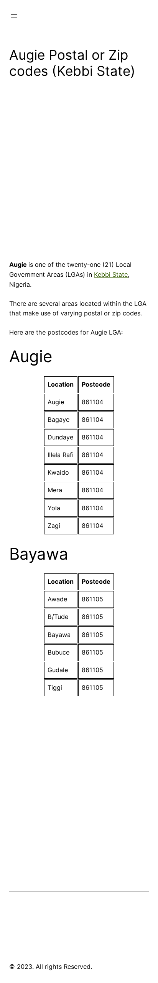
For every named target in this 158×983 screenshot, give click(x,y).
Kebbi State (111, 274)
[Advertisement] (79, 172)
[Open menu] (13, 15)
